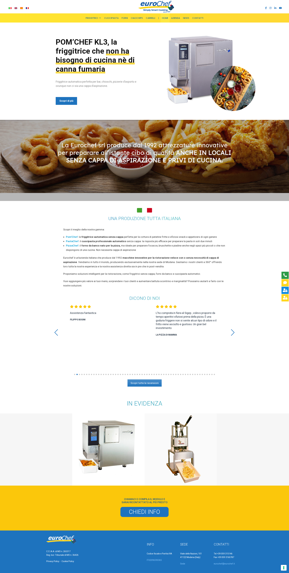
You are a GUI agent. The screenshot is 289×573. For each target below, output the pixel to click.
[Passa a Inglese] (16, 8)
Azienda (175, 18)
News (186, 18)
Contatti (197, 18)
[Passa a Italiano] (10, 8)
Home (165, 18)
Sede (182, 563)
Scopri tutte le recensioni (145, 383)
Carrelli (150, 18)
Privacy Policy (52, 561)
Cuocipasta (111, 18)
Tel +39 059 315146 (223, 553)
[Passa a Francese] (27, 8)
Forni (125, 18)
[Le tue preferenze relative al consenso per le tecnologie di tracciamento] (284, 568)
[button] (74, 374)
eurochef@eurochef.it (224, 563)
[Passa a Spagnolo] (21, 8)
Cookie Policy (68, 561)
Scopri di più (66, 100)
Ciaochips (137, 18)
